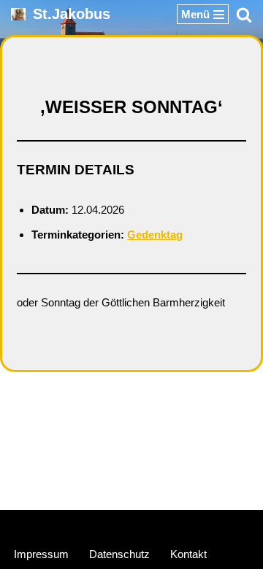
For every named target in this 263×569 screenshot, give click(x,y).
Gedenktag (155, 234)
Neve (62, 524)
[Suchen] (244, 15)
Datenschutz (119, 554)
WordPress (186, 524)
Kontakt (188, 554)
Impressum (41, 554)
